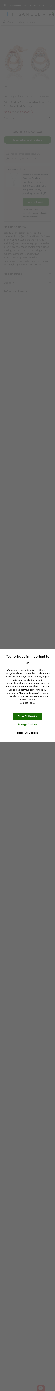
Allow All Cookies (27, 716)
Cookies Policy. (27, 702)
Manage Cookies (27, 724)
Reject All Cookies (27, 732)
